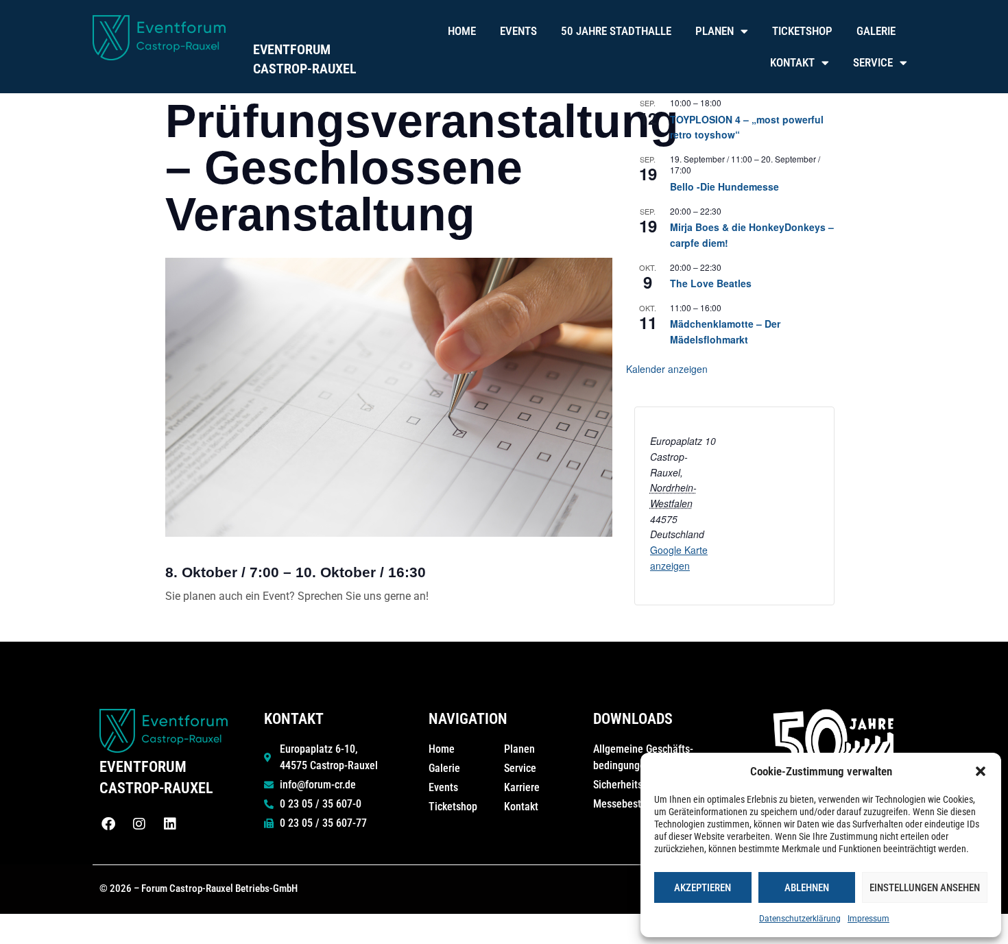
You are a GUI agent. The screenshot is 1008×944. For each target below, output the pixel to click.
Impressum (868, 918)
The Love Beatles (711, 283)
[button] (980, 771)
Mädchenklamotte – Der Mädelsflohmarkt (725, 331)
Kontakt (792, 62)
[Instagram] (139, 824)
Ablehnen (806, 888)
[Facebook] (108, 824)
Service (873, 62)
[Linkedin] (170, 824)
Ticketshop (802, 31)
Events (518, 31)
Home (462, 31)
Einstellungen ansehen (924, 888)
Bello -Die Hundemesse (724, 186)
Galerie (876, 31)
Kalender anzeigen (667, 369)
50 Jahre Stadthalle (616, 31)
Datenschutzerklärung (800, 918)
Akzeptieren (702, 888)
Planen (714, 31)
